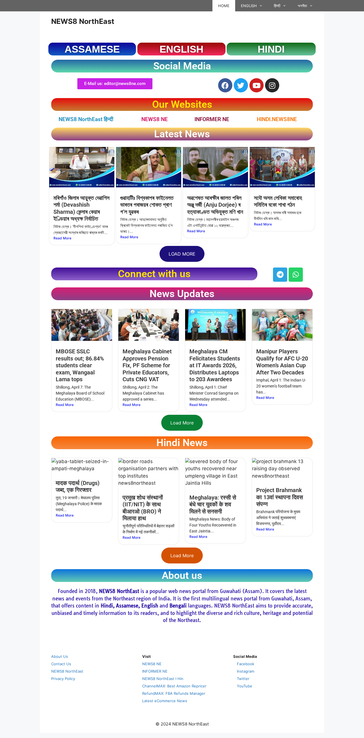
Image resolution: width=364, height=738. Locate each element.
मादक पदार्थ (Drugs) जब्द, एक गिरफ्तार (78, 486)
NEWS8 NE (154, 119)
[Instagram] (272, 85)
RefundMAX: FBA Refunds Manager (173, 693)
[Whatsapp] (296, 275)
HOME (223, 5)
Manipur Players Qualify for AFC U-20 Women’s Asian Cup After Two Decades (282, 362)
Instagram (245, 671)
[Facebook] (225, 85)
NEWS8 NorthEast (82, 21)
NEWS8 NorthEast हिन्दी (86, 119)
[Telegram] (280, 275)
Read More (62, 238)
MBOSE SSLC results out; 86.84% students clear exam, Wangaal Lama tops (80, 365)
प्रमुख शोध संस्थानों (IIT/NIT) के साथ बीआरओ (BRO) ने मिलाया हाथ (143, 508)
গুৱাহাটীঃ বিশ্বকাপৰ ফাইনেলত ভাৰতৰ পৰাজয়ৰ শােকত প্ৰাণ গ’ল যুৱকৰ (146, 204)
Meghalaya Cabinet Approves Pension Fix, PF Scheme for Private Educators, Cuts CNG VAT (147, 365)
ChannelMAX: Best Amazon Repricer (174, 686)
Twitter (243, 678)
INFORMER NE (212, 119)
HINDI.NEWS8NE (277, 119)
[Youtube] (256, 85)
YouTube (244, 686)
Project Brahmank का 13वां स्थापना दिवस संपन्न (279, 497)
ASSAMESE (92, 49)
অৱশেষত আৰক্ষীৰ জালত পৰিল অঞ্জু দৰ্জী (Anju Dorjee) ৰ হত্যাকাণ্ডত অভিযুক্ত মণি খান (215, 204)
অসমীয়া (302, 5)
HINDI (271, 49)
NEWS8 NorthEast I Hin (162, 678)
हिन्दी (277, 5)
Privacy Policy (63, 678)
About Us (59, 656)
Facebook (245, 664)
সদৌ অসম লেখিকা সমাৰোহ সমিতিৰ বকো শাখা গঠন (278, 201)
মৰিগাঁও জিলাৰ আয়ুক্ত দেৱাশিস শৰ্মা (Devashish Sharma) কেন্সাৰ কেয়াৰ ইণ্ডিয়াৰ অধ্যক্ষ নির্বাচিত (81, 208)
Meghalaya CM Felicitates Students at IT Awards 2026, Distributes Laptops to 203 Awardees (214, 365)
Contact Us (61, 664)
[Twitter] (241, 85)
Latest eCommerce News (164, 700)
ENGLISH (249, 5)
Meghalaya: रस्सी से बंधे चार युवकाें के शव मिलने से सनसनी (212, 504)
